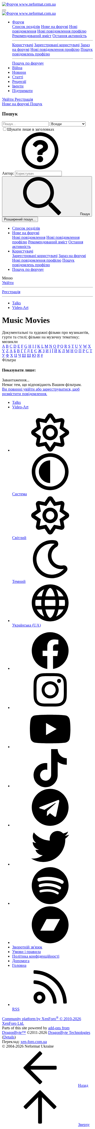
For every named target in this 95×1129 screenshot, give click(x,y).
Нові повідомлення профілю (61, 31)
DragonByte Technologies (69, 1032)
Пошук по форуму (28, 63)
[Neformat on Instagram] (50, 707)
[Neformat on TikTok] (50, 786)
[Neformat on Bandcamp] (50, 942)
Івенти (18, 86)
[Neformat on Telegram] (50, 825)
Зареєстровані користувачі (57, 45)
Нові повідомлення (28, 237)
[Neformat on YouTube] (50, 747)
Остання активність (69, 36)
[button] (40, 168)
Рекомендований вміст (31, 36)
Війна (17, 68)
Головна (19, 965)
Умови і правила (26, 951)
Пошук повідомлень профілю (43, 262)
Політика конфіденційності (35, 956)
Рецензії (19, 81)
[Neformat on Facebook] (50, 668)
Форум (18, 22)
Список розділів (26, 26)
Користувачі (22, 45)
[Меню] (4, 10)
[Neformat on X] (50, 864)
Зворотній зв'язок (27, 947)
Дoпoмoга (20, 961)
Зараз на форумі (72, 256)
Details (8, 1037)
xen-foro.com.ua (34, 1041)
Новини (19, 72)
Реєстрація (11, 292)
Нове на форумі (54, 26)
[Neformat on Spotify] (50, 903)
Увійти (8, 282)
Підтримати (22, 90)
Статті (17, 77)
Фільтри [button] (9, 360)
